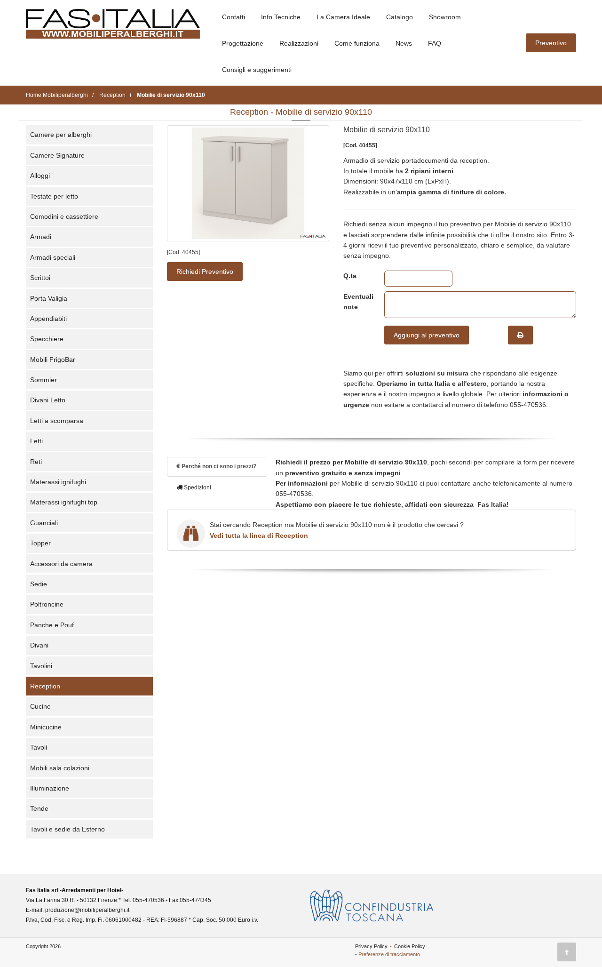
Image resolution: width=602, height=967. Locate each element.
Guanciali (44, 523)
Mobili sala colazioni (59, 768)
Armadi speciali (52, 257)
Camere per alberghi (61, 134)
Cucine (40, 706)
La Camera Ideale (343, 17)
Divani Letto (47, 400)
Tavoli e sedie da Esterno (67, 829)
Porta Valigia (48, 298)
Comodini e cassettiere (64, 216)
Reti (36, 461)
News (404, 43)
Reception (45, 686)
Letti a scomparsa (56, 420)
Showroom (445, 17)
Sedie (38, 584)
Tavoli (38, 747)
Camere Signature (57, 155)
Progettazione (242, 43)
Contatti (233, 17)
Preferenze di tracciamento (389, 954)
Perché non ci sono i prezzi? (218, 466)
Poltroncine (46, 604)
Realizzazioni (298, 43)
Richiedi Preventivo (204, 271)
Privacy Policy (371, 946)
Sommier (43, 380)
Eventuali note (356, 302)
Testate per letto (54, 196)
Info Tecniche (281, 17)
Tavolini (41, 666)
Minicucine (46, 727)
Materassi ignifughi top (63, 502)
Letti (36, 441)
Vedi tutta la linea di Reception (259, 535)
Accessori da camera (61, 563)
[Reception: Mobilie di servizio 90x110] (248, 183)
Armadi (40, 236)
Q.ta (349, 276)
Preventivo (551, 43)
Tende (39, 808)
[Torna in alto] (566, 952)
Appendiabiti (48, 318)
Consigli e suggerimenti (257, 69)
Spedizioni (196, 487)
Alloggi (40, 175)
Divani (39, 645)
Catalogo (399, 17)
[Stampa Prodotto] (520, 335)
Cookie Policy (409, 946)
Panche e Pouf (52, 625)
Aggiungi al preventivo (426, 335)
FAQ (434, 43)
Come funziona (357, 43)
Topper (40, 543)
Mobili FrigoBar (52, 359)
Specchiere (46, 339)
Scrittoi (40, 277)
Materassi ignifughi (58, 482)
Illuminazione (49, 788)
